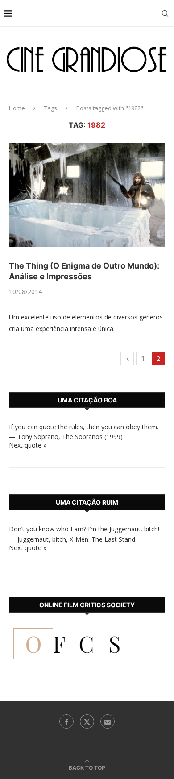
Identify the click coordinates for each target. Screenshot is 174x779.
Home (17, 108)
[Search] (165, 13)
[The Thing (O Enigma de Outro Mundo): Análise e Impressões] (87, 195)
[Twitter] (87, 721)
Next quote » (27, 445)
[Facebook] (66, 721)
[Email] (107, 721)
